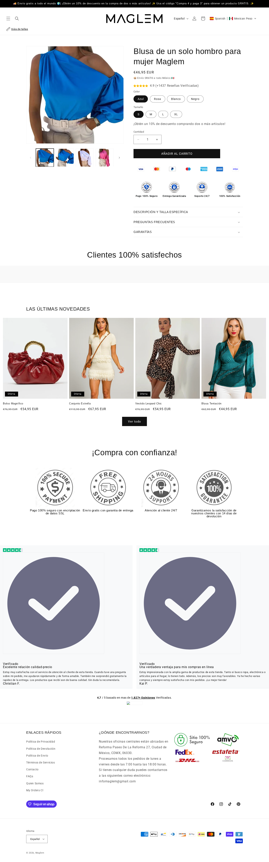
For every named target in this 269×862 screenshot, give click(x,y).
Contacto (32, 769)
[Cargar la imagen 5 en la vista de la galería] (65, 158)
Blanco (176, 99)
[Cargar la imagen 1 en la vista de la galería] (45, 158)
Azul (141, 99)
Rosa (157, 99)
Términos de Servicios (40, 762)
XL (176, 114)
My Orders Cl (34, 790)
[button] (8, 18)
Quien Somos (35, 783)
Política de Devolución (40, 748)
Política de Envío (37, 755)
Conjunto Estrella (80, 403)
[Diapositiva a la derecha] (119, 157)
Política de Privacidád (40, 741)
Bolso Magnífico (13, 403)
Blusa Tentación (211, 403)
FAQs (29, 776)
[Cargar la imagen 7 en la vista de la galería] (105, 158)
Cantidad (139, 131)
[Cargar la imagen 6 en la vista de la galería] (85, 158)
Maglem (39, 853)
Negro (195, 99)
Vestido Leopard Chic (148, 403)
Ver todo (134, 421)
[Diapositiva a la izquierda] (30, 157)
